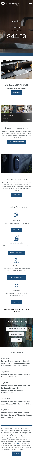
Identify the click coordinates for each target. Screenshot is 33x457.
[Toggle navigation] (30, 3)
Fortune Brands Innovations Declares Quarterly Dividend (15, 376)
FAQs (27, 309)
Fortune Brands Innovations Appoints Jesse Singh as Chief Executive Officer (16, 403)
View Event (16, 92)
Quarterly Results (16, 334)
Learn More (16, 195)
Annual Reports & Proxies (16, 329)
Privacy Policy (15, 443)
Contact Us (16, 311)
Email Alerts (20, 309)
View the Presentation (16, 142)
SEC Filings (16, 340)
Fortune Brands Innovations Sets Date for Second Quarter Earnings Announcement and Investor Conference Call (16, 389)
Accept (16, 453)
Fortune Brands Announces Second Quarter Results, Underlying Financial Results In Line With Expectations (15, 363)
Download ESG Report (16, 277)
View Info (16, 230)
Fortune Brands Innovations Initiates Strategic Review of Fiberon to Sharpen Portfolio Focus (16, 415)
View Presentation (16, 253)
